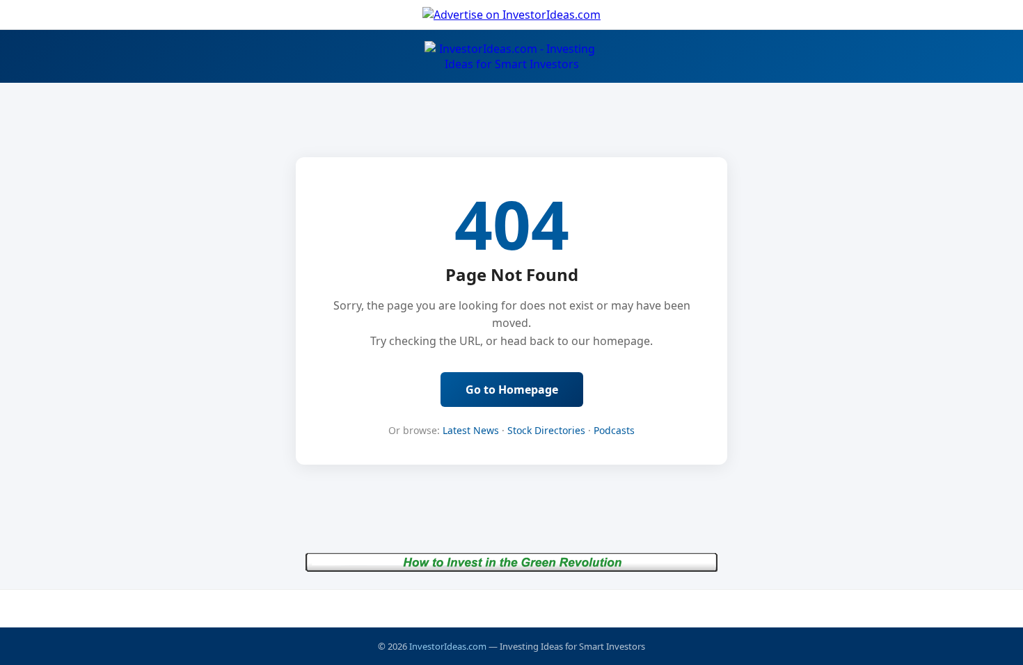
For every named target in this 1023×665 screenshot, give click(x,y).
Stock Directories (546, 430)
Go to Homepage (512, 389)
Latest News (471, 430)
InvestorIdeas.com (447, 646)
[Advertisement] (511, 607)
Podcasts (614, 430)
